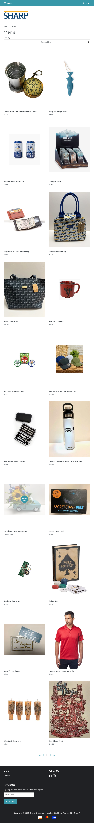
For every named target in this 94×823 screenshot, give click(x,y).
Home (6, 27)
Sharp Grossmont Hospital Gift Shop (46, 813)
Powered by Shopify (72, 813)
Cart (88, 3)
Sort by (7, 38)
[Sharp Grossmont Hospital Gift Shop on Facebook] (50, 776)
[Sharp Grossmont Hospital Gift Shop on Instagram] (54, 776)
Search (7, 776)
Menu (9, 3)
